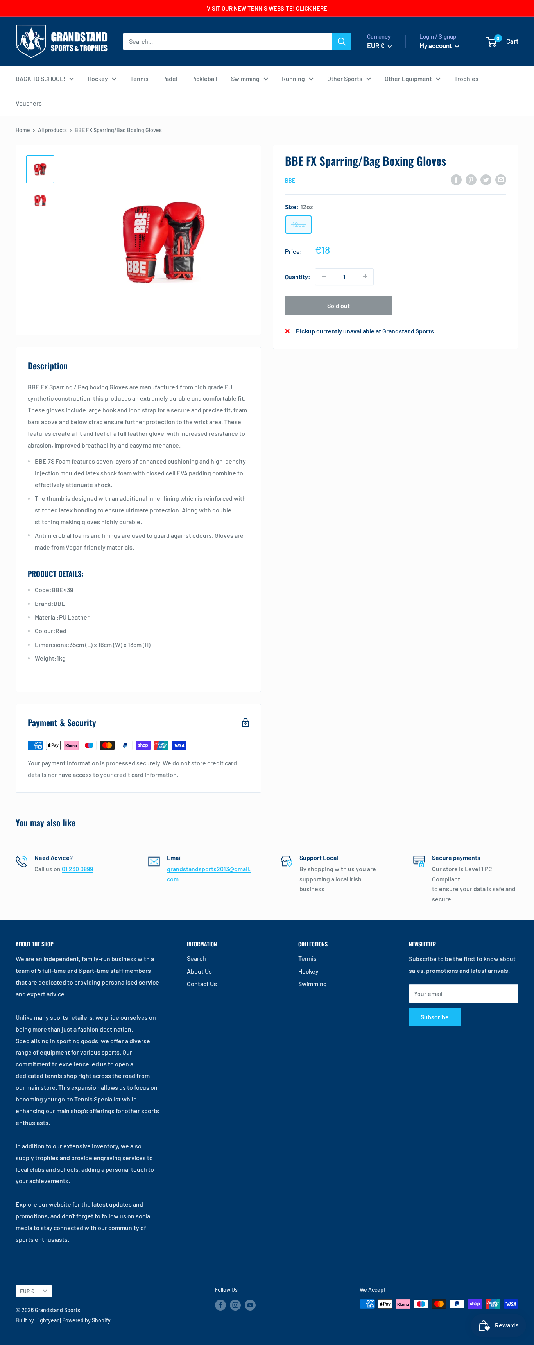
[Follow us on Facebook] (220, 1304)
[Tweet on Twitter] (485, 179)
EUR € (27, 1291)
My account (436, 45)
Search (196, 958)
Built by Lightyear (37, 1320)
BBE (290, 180)
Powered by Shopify (86, 1320)
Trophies (466, 78)
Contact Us (202, 983)
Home (23, 130)
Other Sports (344, 78)
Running (293, 78)
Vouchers (29, 103)
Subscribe (435, 1017)
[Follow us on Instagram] (235, 1304)
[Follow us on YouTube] (250, 1304)
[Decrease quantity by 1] (323, 276)
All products (52, 130)
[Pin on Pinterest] (471, 179)
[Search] (341, 41)
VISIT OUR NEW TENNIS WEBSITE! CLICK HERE (267, 8)
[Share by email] (500, 179)
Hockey (98, 78)
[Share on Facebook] (456, 179)
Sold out (338, 305)
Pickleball (204, 78)
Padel (169, 78)
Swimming (245, 78)
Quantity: (297, 276)
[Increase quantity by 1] (365, 276)
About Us (199, 971)
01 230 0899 (77, 868)
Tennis (139, 78)
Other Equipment (408, 78)
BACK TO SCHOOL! (40, 78)
